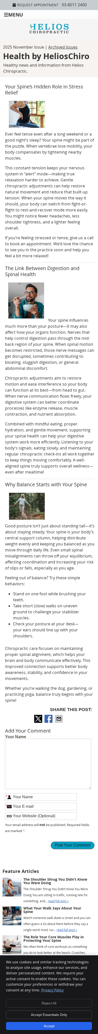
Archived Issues (63, 47)
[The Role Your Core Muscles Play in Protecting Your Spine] (12, 945)
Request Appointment (38, 5)
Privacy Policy (52, 990)
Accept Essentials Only (49, 1015)
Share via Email (59, 719)
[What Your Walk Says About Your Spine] (12, 916)
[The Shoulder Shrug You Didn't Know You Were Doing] (12, 888)
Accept (49, 1026)
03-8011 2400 (74, 5)
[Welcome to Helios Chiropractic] (49, 32)
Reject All (49, 1003)
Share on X (38, 719)
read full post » (58, 901)
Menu (15, 14)
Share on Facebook (49, 719)
